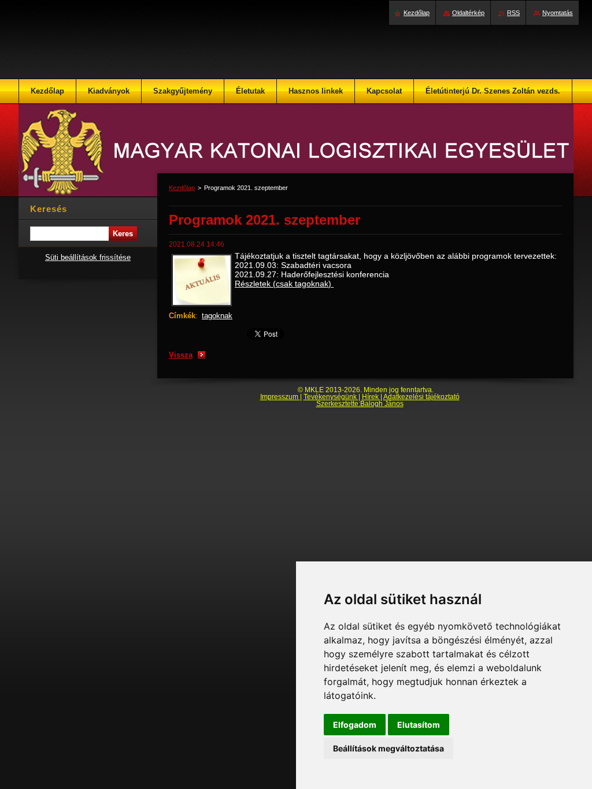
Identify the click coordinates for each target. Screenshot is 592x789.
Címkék (182, 315)
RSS (513, 12)
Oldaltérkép (468, 12)
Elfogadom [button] (354, 725)
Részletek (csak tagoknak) (284, 283)
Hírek (371, 396)
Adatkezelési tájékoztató (421, 396)
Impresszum (280, 396)
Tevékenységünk (331, 396)
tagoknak (217, 315)
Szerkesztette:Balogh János (360, 403)
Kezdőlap (182, 187)
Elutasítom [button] (418, 725)
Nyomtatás (557, 12)
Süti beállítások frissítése (88, 257)
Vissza (181, 355)
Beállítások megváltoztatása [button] (388, 748)
